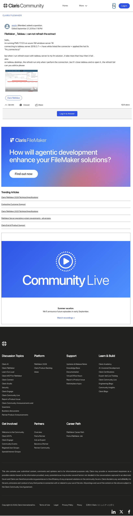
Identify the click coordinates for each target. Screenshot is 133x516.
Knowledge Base (73, 368)
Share (40, 105)
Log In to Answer (67, 113)
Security (5, 387)
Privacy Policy (67, 505)
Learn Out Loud (8, 372)
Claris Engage (7, 391)
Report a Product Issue (11, 399)
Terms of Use (44, 505)
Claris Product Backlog (43, 368)
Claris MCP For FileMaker (12, 376)
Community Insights (107, 387)
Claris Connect (8, 380)
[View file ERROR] (21, 80)
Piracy (79, 505)
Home (65, 5)
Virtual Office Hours (74, 376)
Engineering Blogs (106, 383)
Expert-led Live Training (108, 376)
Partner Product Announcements (15, 415)
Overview (38, 432)
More (81, 5)
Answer (26, 105)
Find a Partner (39, 436)
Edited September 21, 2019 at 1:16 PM (27, 28)
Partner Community (42, 448)
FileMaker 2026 (40, 364)
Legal (56, 505)
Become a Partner (41, 444)
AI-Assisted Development (109, 368)
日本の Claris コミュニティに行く (100, 505)
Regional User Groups (10, 448)
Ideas (36, 372)
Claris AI (5, 364)
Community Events (9, 444)
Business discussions (10, 411)
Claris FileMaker (8, 368)
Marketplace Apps (74, 383)
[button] (35, 88)
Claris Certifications (106, 372)
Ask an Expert (40, 440)
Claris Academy (105, 364)
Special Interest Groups (11, 452)
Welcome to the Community (13, 432)
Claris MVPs (7, 436)
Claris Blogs (103, 391)
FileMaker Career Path (75, 432)
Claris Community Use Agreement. (19, 487)
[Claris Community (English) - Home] (23, 6)
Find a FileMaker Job (74, 436)
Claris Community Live (11, 395)
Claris (4, 343)
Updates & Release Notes (76, 364)
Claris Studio (7, 383)
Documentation (72, 372)
